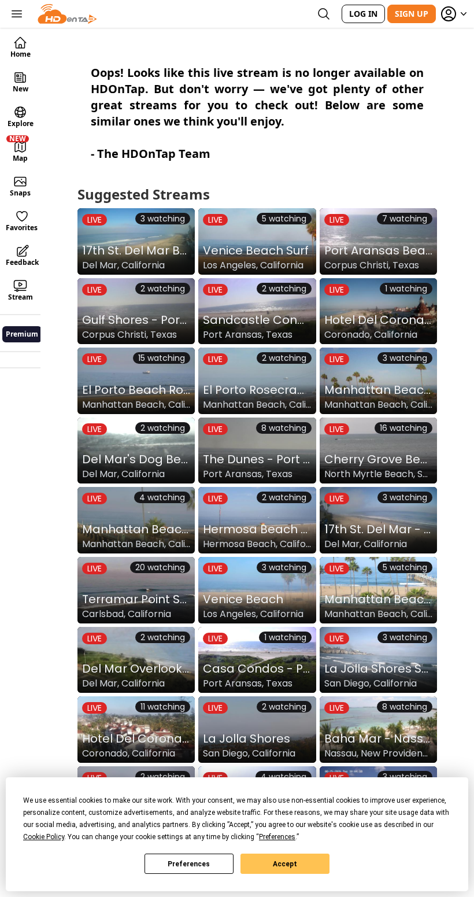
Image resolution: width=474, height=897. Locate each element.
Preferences (189, 864)
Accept (285, 864)
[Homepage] (67, 14)
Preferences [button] (277, 837)
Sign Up (411, 13)
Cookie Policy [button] (43, 837)
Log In (363, 13)
